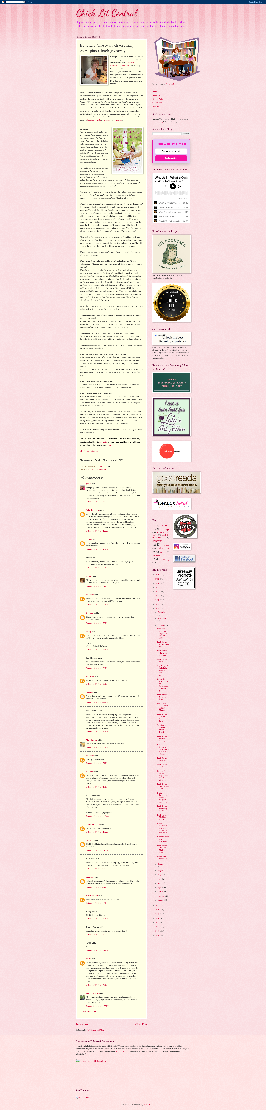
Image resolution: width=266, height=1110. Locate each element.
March (160, 891)
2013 (157, 922)
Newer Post (82, 1024)
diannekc (90, 692)
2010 (157, 935)
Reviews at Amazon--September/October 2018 (162, 633)
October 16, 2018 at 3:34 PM (97, 586)
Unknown (90, 594)
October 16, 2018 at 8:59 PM (97, 763)
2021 (157, 595)
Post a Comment (89, 1011)
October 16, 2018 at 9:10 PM (97, 786)
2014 (157, 918)
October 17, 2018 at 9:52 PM (97, 903)
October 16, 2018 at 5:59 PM (97, 684)
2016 (157, 909)
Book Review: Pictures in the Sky (162, 738)
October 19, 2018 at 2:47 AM (97, 934)
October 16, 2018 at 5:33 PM (97, 649)
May (160, 883)
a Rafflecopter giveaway (89, 451)
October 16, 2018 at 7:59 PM (97, 731)
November (162, 618)
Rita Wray (90, 676)
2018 (157, 608)
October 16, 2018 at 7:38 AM (97, 501)
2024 (157, 583)
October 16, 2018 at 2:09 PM (97, 567)
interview (103, 469)
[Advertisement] (84, 1075)
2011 (157, 931)
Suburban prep (92, 510)
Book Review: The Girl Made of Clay (162, 849)
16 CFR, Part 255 (122, 1051)
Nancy (88, 631)
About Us (156, 95)
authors (88, 469)
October (161, 625)
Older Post (141, 1024)
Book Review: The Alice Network (162, 653)
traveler (89, 539)
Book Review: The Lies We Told (163, 786)
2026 (157, 574)
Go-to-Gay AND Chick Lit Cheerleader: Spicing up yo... (162, 685)
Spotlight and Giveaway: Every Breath (162, 728)
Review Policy (158, 99)
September (162, 864)
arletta (89, 958)
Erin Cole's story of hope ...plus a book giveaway (162, 775)
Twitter (98, 120)
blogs (167, 529)
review (156, 555)
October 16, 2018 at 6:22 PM (97, 702)
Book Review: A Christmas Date (163, 644)
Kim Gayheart (92, 895)
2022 (157, 591)
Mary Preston (91, 740)
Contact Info (157, 102)
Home (112, 1024)
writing (166, 559)
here (110, 445)
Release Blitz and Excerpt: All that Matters (163, 706)
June (160, 879)
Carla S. (89, 576)
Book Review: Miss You (162, 759)
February (161, 896)
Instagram (106, 120)
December (162, 612)
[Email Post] (109, 466)
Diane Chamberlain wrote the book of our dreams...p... (162, 828)
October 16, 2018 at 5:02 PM (97, 604)
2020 (157, 600)
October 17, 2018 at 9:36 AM (97, 868)
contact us (103, 442)
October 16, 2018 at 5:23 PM (97, 623)
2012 (157, 926)
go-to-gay (165, 544)
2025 (157, 578)
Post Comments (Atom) (96, 1029)
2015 (157, 914)
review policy (157, 121)
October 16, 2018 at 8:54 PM (97, 747)
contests (95, 469)
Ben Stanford (171, 84)
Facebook (91, 120)
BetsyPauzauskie (93, 993)
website (121, 117)
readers (162, 552)
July (159, 874)
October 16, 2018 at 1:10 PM (97, 549)
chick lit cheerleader (160, 536)
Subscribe (171, 158)
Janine (89, 483)
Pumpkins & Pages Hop (162, 857)
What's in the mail (162, 660)
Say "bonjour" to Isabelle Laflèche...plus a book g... (162, 670)
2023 (157, 587)
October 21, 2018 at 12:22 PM (97, 1006)
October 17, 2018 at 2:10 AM (97, 831)
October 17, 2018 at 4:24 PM (97, 887)
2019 (157, 604)
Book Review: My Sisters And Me (162, 817)
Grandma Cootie (93, 824)
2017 (157, 905)
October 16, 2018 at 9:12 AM (97, 530)
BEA (153, 526)
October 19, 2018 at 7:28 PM (97, 950)
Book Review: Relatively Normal (162, 808)
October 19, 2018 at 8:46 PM (97, 985)
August (161, 870)
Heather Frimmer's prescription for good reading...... (162, 797)
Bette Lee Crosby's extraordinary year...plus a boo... (163, 749)
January (161, 900)
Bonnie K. (90, 877)
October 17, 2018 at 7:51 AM (97, 850)
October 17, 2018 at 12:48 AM (97, 816)
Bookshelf (156, 106)
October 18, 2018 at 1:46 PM (97, 918)
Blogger (147, 1104)
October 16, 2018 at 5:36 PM (97, 668)
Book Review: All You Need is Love (162, 717)
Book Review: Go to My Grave (162, 696)
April (160, 887)
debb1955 (90, 840)
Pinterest (118, 120)
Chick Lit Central (106, 13)
